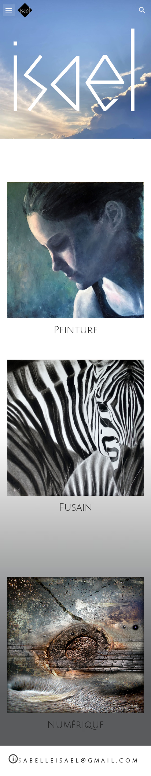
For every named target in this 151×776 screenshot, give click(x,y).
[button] (9, 10)
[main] (75, 330)
